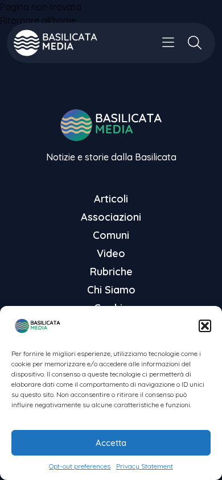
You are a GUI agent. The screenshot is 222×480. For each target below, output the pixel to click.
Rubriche (111, 271)
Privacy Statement (144, 466)
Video (111, 253)
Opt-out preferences (79, 466)
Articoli (111, 198)
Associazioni (111, 217)
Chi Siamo (111, 289)
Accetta (111, 442)
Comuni (111, 235)
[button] (205, 326)
